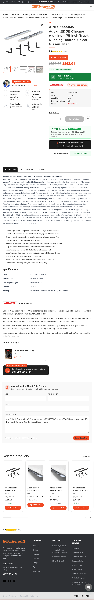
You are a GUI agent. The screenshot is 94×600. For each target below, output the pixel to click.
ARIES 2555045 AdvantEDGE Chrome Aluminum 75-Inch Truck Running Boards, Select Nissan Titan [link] (43, 18)
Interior (36, 558)
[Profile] (87, 7)
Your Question (10, 414)
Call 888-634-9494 (21, 372)
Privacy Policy (77, 569)
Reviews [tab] (41, 170)
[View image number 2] (15, 69)
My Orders (65, 2)
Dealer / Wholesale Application (79, 583)
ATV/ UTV (36, 571)
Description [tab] (10, 170)
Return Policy (77, 565)
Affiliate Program (78, 578)
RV (34, 567)
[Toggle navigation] (3, 7)
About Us (74, 2)
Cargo (35, 563)
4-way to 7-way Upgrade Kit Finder (59, 551)
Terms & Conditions (79, 574)
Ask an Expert (32, 86)
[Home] (43, 7)
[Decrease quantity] (51, 119)
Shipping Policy (78, 561)
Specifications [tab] (26, 170)
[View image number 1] (7, 69)
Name (6, 394)
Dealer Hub (43, 2)
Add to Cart (14, 508)
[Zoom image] (42, 25)
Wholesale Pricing (59, 557)
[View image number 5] (40, 69)
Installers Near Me (54, 2)
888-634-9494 (18, 86)
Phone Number (53, 394)
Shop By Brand (58, 561)
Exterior (36, 554)
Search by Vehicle (59, 546)
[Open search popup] (83, 7)
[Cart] (91, 7)
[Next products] (89, 517)
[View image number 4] (31, 69)
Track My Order (78, 552)
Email (7, 404)
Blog (80, 2)
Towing (36, 546)
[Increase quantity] (60, 119)
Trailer (35, 550)
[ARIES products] (57, 85)
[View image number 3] (23, 69)
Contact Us (87, 2)
